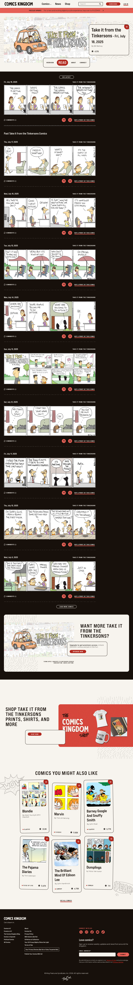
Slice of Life (28, 885)
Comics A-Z (7, 928)
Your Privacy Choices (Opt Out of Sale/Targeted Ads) (41, 949)
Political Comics (9, 939)
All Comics (7, 942)
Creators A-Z (8, 931)
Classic (27, 829)
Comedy (59, 889)
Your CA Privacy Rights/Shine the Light (37, 942)
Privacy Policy (29, 934)
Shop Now (34, 734)
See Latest (68, 77)
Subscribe (113, 4)
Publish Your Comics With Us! (34, 954)
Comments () (11, 120)
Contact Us (28, 931)
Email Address (85, 951)
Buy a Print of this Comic (84, 120)
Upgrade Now (78, 652)
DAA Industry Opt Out (31, 937)
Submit (123, 954)
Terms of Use (29, 945)
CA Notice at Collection (32, 939)
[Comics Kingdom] (15, 918)
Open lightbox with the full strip (50, 100)
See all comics (66, 901)
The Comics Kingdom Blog (12, 934)
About (26, 928)
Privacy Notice (118, 962)
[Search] (100, 4)
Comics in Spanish (9, 937)
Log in (125, 4)
